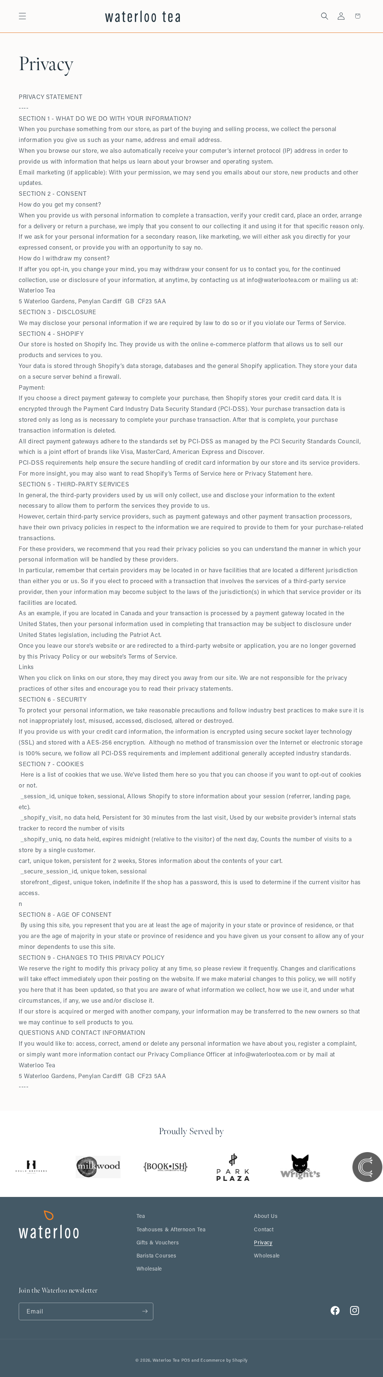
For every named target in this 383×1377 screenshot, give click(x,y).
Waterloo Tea (166, 1360)
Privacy (263, 1242)
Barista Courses (157, 1255)
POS (185, 1360)
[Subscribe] (145, 1311)
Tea (141, 1215)
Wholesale (149, 1268)
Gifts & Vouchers (158, 1242)
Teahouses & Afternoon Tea (171, 1229)
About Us (266, 1215)
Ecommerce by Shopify (224, 1360)
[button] (22, 16)
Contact (263, 1229)
